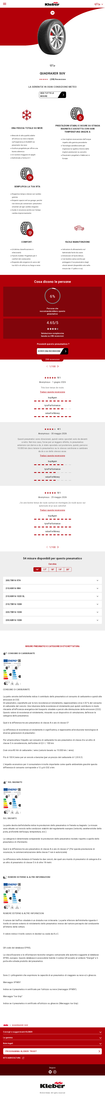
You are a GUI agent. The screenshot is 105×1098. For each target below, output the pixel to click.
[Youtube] (50, 1071)
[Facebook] (54, 1071)
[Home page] (52, 4)
